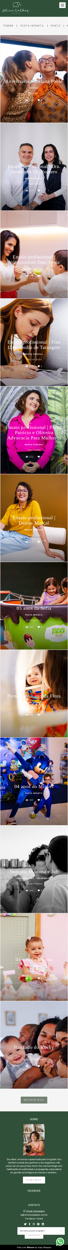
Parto (56, 26)
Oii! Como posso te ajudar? (32, 1231)
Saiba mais (34, 1180)
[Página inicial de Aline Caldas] (15, 8)
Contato (34, 1235)
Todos (8, 26)
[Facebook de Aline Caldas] (29, 1224)
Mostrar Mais (34, 1100)
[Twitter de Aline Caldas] (25, 1224)
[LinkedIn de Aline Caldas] (43, 1224)
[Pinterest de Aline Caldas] (38, 1224)
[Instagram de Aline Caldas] (34, 1224)
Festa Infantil (32, 26)
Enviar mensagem (35, 1211)
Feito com (34, 1247)
